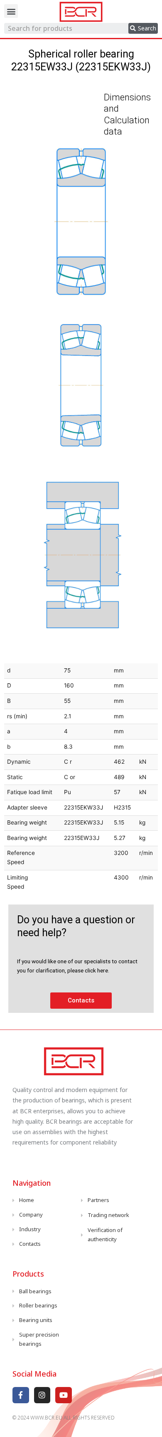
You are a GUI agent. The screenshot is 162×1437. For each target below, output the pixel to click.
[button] (11, 11)
